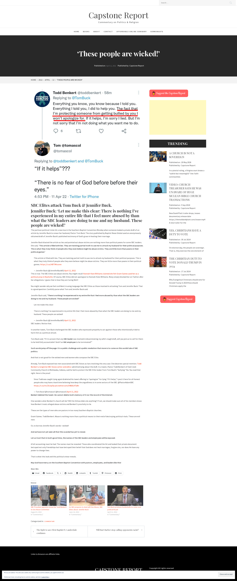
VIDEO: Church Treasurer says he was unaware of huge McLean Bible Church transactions (185, 192)
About (96, 31)
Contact (108, 31)
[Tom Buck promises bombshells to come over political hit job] (125, 495)
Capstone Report (118, 15)
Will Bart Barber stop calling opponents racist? (117, 530)
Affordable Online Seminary (132, 31)
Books (86, 31)
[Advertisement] (177, 117)
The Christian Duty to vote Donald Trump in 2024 (185, 262)
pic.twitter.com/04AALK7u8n (67, 385)
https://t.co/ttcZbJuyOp (44, 385)
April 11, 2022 (70, 270)
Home (76, 31)
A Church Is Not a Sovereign (181, 155)
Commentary (49, 521)
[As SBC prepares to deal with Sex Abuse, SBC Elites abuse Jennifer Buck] (87, 495)
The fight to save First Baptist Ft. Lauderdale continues (57, 531)
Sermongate (156, 31)
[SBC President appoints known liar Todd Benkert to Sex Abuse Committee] (49, 495)
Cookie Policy (45, 577)
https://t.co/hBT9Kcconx (50, 264)
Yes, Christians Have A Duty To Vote (185, 232)
